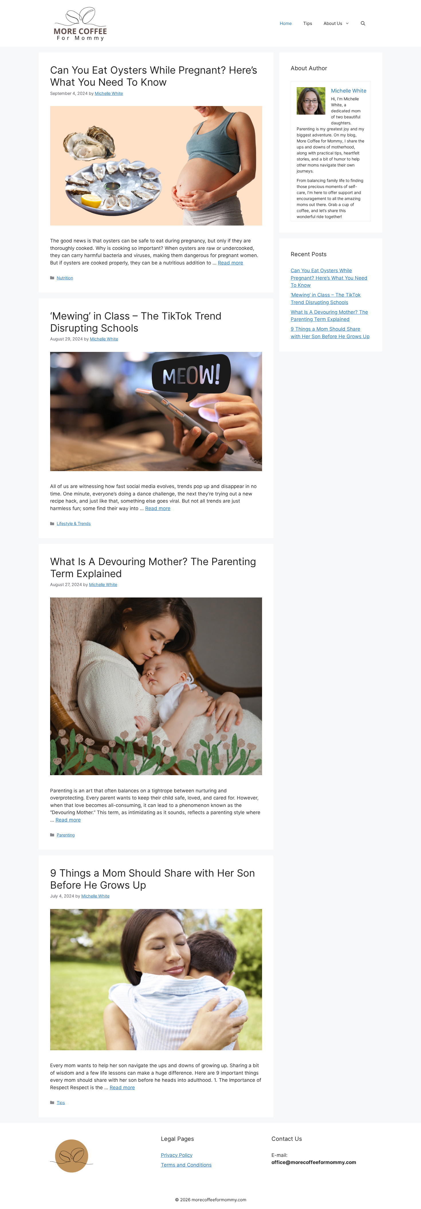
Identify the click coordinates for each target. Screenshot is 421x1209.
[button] (363, 23)
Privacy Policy (176, 1155)
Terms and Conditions (186, 1165)
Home (286, 23)
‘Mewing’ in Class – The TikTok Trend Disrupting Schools (136, 322)
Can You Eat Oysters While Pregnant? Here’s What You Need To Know (153, 76)
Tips (307, 23)
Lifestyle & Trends (74, 523)
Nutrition (65, 277)
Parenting (66, 834)
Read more (230, 263)
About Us (333, 23)
